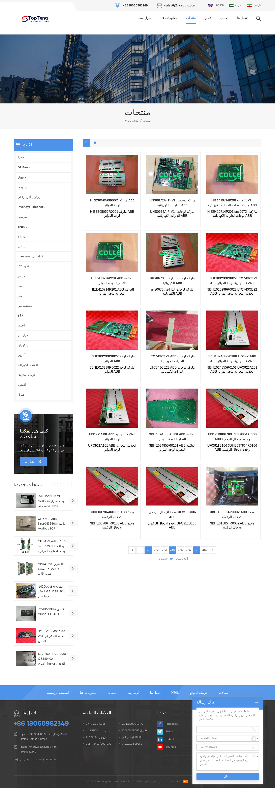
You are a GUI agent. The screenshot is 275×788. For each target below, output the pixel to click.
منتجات (191, 18)
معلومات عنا (168, 18)
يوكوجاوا (23, 345)
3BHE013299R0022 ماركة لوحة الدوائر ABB (112, 359)
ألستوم (22, 385)
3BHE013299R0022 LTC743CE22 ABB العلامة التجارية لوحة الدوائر (232, 281)
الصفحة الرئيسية (58, 693)
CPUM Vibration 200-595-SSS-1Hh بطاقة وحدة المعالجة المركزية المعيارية (52, 546)
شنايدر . (22, 246)
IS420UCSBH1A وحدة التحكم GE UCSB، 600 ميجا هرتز (51, 591)
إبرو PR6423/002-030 (98, 744)
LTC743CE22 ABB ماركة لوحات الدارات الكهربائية (172, 359)
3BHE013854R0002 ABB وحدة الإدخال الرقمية (232, 514)
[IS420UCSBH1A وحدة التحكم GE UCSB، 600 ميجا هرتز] (26, 590)
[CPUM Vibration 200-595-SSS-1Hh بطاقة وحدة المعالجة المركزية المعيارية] (26, 545)
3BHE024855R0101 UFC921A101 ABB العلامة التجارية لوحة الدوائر (232, 359)
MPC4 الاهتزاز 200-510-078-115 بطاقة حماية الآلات (50, 569)
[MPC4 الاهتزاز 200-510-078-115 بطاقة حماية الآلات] (26, 568)
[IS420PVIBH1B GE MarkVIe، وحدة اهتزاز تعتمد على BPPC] (26, 500)
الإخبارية (133, 693)
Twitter (170, 732)
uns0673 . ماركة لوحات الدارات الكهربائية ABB (172, 281)
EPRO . (22, 226)
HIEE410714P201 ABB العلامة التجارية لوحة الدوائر (112, 281)
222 (156, 550)
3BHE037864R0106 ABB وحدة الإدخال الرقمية (112, 514)
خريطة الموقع (198, 693)
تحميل (224, 18)
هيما (20, 286)
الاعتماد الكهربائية (28, 365)
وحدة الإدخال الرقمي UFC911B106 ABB (172, 514)
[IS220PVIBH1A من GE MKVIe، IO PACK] (26, 613)
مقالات (223, 693)
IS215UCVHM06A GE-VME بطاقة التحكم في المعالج (52, 636)
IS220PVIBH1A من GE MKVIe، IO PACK (51, 611)
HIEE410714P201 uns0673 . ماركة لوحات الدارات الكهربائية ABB (232, 203)
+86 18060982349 (135, 5)
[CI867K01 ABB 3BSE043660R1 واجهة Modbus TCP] (26, 523)
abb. (21, 157)
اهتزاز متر (23, 335)
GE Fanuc (24, 167)
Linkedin (171, 739)
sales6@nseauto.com (180, 5)
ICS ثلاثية (23, 266)
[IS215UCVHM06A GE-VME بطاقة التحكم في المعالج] (26, 635)
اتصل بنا (242, 18)
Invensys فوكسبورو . (31, 256)
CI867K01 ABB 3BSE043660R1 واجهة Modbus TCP (51, 524)
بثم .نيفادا (23, 187)
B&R (20, 315)
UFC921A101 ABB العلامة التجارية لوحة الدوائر (112, 437)
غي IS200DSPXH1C (132, 724)
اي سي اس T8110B (132, 737)
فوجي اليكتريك (26, 375)
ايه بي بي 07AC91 (95, 724)
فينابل (21, 394)
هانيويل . (22, 177)
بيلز (20, 296)
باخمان (22, 325)
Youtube (171, 747)
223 (164, 550)
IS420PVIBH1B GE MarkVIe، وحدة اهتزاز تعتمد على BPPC (51, 501)
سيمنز (21, 276)
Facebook (172, 724)
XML (175, 693)
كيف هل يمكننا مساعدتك (34, 433)
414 (204, 550)
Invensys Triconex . (31, 207)
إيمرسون (23, 217)
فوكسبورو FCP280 (132, 744)
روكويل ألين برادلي (29, 197)
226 (188, 550)
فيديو (208, 18)
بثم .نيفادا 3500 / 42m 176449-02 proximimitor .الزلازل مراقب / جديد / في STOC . (52, 659)
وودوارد (22, 236)
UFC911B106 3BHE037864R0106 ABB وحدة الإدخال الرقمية (232, 437)
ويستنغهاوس (25, 305)
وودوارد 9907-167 (96, 737)
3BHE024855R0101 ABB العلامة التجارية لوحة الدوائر (172, 437)
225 (180, 550)
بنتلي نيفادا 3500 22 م (98, 731)
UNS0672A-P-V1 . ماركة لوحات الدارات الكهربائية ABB (172, 203)
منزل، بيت (145, 18)
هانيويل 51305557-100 (134, 731)
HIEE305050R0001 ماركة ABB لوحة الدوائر (112, 203)
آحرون (21, 355)
